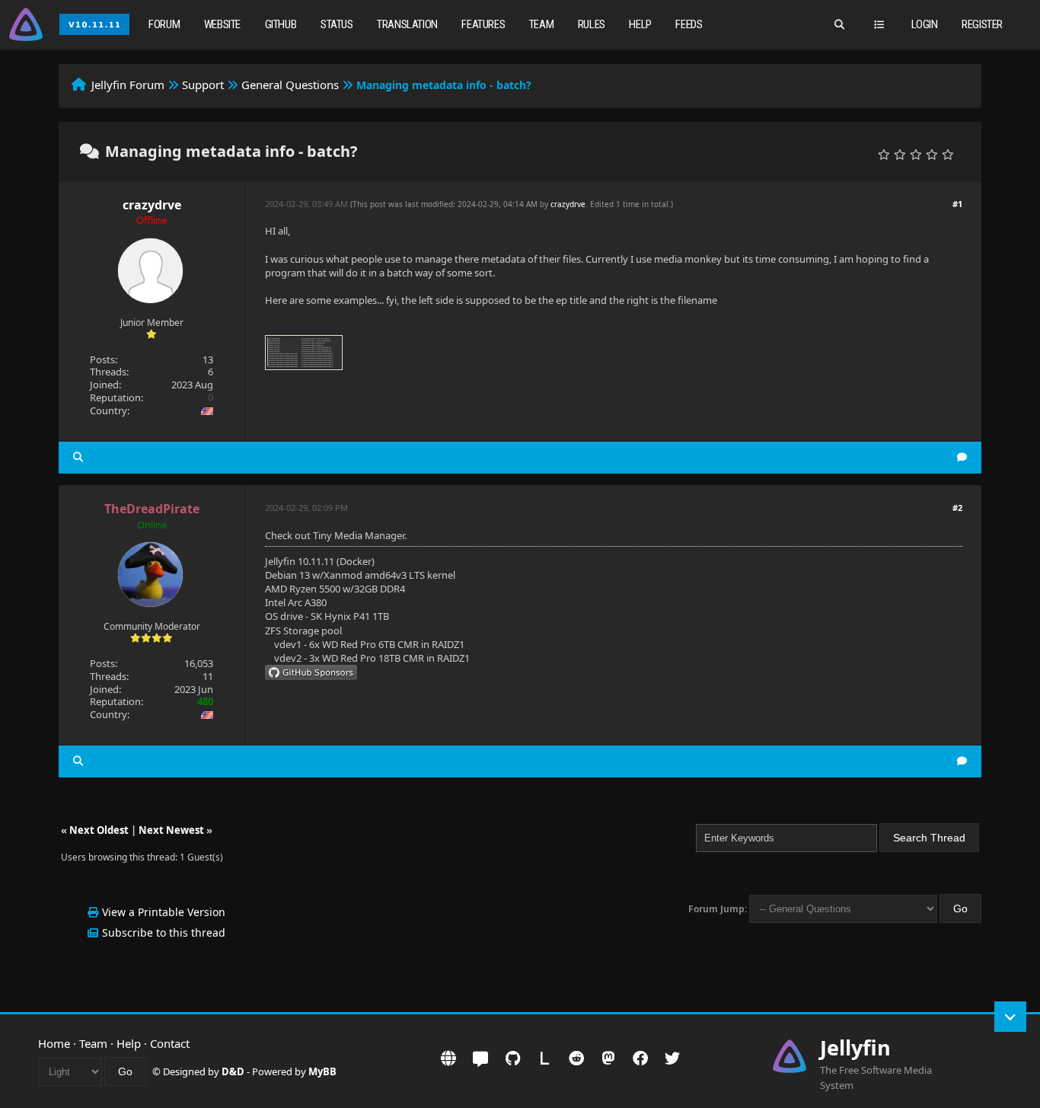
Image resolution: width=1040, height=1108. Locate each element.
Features (483, 24)
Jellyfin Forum (127, 84)
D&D (233, 1071)
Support (203, 84)
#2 (957, 507)
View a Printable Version (163, 912)
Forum (164, 24)
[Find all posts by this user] (78, 457)
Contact (170, 1043)
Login (924, 24)
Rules (591, 24)
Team (541, 24)
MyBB (322, 1071)
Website (222, 24)
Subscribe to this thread (163, 932)
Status (337, 24)
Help (640, 24)
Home (54, 1043)
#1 (957, 203)
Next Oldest (99, 830)
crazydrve (152, 204)
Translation (407, 24)
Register (982, 24)
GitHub (281, 24)
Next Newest (171, 830)
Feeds (688, 24)
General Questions (290, 84)
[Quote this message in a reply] (962, 457)
